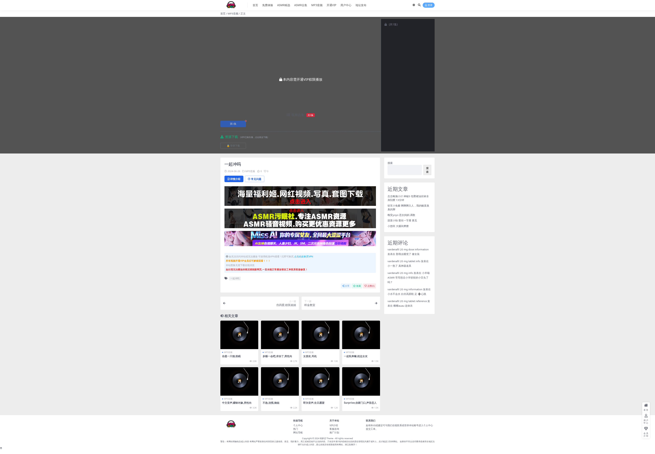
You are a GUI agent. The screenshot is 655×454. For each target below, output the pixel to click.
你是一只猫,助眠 (231, 356)
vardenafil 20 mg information (405, 289)
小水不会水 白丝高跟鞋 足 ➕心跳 (407, 294)
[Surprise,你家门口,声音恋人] (361, 381)
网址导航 (298, 432)
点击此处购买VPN (303, 256)
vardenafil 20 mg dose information (408, 249)
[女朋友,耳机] (320, 335)
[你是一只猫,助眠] (239, 335)
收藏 (358, 286)
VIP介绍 (334, 425)
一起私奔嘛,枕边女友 (356, 356)
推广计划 (334, 432)
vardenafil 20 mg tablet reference (407, 301)
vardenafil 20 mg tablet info (404, 261)
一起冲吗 (234, 278)
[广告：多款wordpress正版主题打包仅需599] (300, 197)
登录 (430, 5)
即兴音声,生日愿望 (313, 402)
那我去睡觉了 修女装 (408, 254)
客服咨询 (334, 428)
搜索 (390, 163)
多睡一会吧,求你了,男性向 (277, 356)
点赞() (370, 286)
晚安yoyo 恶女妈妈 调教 (401, 215)
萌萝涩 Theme (326, 438)
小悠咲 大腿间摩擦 (398, 226)
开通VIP (331, 5)
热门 (295, 428)
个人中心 (298, 425)
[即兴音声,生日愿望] (320, 381)
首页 (255, 5)
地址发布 (360, 5)
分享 (347, 286)
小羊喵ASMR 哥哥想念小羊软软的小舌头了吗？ (409, 277)
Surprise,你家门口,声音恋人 (360, 402)
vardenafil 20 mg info (400, 273)
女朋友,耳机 (310, 356)
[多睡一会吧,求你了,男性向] (280, 335)
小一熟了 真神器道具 (399, 265)
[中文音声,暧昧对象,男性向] (239, 381)
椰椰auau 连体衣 (403, 305)
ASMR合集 (300, 5)
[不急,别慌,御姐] (280, 381)
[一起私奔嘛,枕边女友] (361, 335)
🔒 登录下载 (233, 145)
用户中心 (345, 5)
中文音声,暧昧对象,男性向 (237, 402)
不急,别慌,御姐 (271, 402)
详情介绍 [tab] (235, 179)
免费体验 (267, 5)
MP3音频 (317, 5)
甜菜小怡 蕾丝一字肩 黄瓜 (402, 220)
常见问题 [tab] (256, 179)
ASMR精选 (283, 5)
